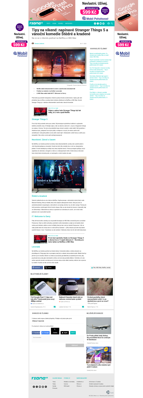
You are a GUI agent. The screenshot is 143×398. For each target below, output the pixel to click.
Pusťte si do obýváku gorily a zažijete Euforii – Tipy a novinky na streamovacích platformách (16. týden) (100, 86)
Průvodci (55, 388)
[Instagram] (103, 24)
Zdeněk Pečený (91, 343)
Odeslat (75, 345)
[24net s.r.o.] (110, 393)
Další (73, 332)
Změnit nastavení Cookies (96, 384)
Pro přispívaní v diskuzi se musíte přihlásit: (43, 326)
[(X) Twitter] (98, 24)
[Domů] (36, 23)
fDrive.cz (79, 384)
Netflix (104, 267)
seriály (108, 267)
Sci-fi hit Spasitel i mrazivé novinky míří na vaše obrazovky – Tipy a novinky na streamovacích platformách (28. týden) (100, 70)
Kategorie (68, 23)
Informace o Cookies (95, 382)
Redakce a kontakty (69, 382)
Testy (48, 23)
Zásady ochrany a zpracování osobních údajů (101, 386)
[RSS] (46, 387)
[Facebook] (95, 24)
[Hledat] (112, 23)
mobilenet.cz (80, 382)
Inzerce (66, 384)
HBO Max (99, 267)
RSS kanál (66, 386)
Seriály (60, 23)
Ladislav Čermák (63, 307)
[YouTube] (100, 24)
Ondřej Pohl (90, 370)
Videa (54, 23)
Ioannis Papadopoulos (36, 307)
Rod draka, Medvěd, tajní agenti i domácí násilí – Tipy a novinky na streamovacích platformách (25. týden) (99, 78)
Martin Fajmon (91, 307)
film (94, 267)
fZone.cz (79, 386)
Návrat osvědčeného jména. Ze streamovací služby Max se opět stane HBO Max (99, 55)
